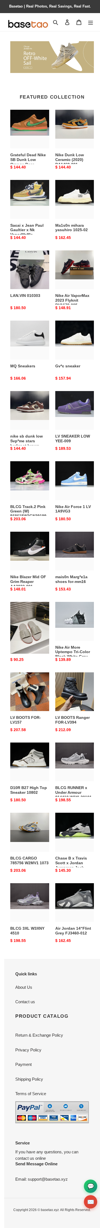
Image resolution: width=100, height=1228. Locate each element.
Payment (23, 1064)
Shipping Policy (29, 1079)
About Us (23, 987)
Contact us (25, 1001)
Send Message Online (36, 1163)
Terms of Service (30, 1093)
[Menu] (90, 22)
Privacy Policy (28, 1050)
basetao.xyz (50, 1210)
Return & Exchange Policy (39, 1035)
